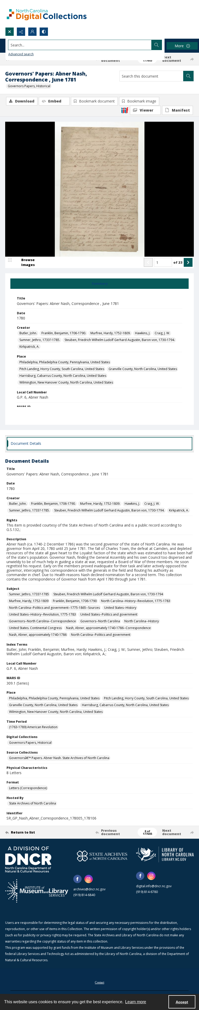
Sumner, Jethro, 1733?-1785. (39, 340)
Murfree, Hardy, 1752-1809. (110, 333)
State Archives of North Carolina (32, 803)
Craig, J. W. (162, 333)
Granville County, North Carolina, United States (143, 369)
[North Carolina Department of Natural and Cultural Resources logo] (28, 859)
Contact (99, 982)
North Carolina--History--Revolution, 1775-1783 (135, 601)
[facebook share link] (77, 879)
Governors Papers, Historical (29, 86)
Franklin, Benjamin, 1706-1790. (63, 333)
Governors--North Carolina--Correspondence (42, 621)
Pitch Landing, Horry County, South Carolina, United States (61, 369)
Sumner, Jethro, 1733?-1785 (29, 594)
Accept (182, 1002)
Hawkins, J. (142, 333)
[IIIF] (124, 110)
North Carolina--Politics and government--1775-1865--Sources (54, 607)
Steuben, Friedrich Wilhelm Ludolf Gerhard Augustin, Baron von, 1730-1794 (108, 594)
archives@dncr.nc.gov (89, 889)
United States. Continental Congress (35, 628)
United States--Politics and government (108, 614)
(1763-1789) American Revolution (33, 727)
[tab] (99, 284)
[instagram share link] (88, 879)
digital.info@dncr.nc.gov (154, 886)
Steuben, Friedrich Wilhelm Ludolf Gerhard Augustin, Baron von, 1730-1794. (120, 340)
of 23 (177, 262)
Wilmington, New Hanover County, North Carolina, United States (66, 382)
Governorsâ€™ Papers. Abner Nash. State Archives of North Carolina (59, 758)
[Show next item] (188, 262)
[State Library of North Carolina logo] (165, 854)
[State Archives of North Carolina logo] (102, 856)
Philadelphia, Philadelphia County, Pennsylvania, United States (64, 362)
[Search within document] (188, 76)
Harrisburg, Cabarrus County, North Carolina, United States (62, 375)
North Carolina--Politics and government (100, 634)
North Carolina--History (141, 621)
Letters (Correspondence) (28, 788)
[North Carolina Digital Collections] (46, 14)
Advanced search (21, 54)
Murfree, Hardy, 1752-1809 (28, 601)
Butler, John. (28, 333)
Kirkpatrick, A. (29, 346)
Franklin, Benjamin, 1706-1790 (75, 601)
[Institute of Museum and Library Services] (36, 891)
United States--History (120, 607)
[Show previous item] (148, 262)
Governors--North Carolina (100, 621)
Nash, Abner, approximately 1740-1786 (38, 634)
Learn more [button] (135, 1002)
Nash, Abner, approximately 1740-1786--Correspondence (108, 628)
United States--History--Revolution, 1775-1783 (42, 614)
